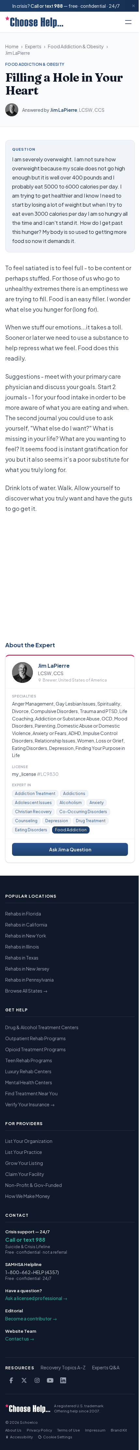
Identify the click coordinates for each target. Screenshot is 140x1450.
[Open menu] (128, 22)
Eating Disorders (31, 829)
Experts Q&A (105, 1367)
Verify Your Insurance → (30, 1104)
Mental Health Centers (28, 1082)
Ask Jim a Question (70, 849)
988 (58, 6)
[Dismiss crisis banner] (133, 5)
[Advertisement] (70, 575)
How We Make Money (27, 1196)
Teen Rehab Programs (28, 1060)
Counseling (26, 820)
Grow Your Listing (24, 1163)
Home (12, 46)
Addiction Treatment (35, 793)
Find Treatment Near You (31, 1093)
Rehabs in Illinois (22, 946)
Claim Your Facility (24, 1174)
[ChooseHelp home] (34, 22)
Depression (56, 820)
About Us (13, 1430)
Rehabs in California (26, 924)
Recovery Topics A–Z (63, 1367)
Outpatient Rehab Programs (35, 1038)
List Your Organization (28, 1141)
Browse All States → (26, 991)
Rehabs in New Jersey (27, 969)
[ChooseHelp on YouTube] (50, 1380)
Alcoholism (71, 802)
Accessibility (21, 1437)
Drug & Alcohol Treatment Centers (41, 1027)
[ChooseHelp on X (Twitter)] (24, 1380)
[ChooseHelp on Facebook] (11, 1380)
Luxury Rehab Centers (28, 1071)
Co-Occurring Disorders (83, 811)
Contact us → (19, 1338)
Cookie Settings (57, 1437)
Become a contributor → (31, 1318)
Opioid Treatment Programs (35, 1049)
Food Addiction (71, 829)
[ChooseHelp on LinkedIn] (63, 1380)
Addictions (74, 793)
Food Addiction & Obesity (76, 46)
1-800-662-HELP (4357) (32, 1272)
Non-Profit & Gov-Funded (33, 1185)
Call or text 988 (25, 1239)
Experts (33, 46)
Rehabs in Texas (21, 958)
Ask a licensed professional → (36, 1298)
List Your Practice (23, 1152)
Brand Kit (119, 1430)
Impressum (95, 1430)
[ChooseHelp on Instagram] (37, 1380)
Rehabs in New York (25, 935)
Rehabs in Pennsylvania (29, 980)
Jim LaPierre (17, 53)
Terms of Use (68, 1430)
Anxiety (97, 802)
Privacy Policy (39, 1430)
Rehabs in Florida (23, 913)
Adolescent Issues (33, 802)
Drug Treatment (90, 820)
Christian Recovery (33, 811)
